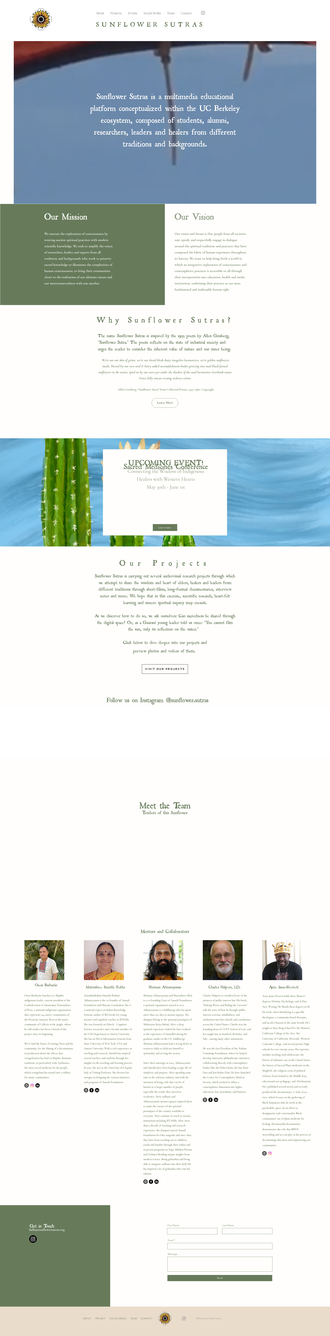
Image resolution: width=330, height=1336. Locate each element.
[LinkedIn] (37, 1083)
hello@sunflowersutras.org (47, 1227)
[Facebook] (91, 1088)
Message (172, 1252)
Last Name (228, 1223)
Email (170, 1238)
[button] (165, 403)
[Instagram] (203, 12)
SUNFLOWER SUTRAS (150, 23)
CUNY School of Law (234, 1027)
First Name (173, 1223)
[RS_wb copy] (264, 1151)
